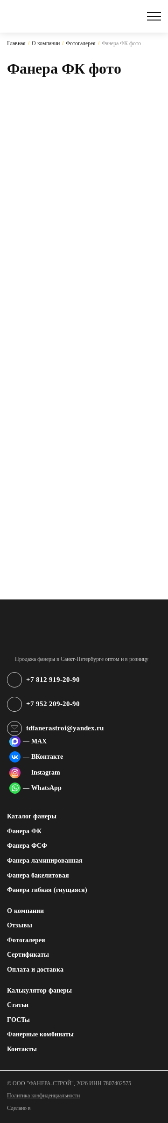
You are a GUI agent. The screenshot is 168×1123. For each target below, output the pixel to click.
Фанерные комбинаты (40, 1034)
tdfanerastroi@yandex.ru (65, 728)
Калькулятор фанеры (39, 990)
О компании (25, 910)
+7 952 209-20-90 (53, 704)
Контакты (22, 1049)
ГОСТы (18, 1019)
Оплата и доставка (35, 969)
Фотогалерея (26, 940)
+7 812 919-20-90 (53, 679)
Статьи (17, 1004)
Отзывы (19, 925)
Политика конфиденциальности (43, 1095)
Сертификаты (28, 954)
